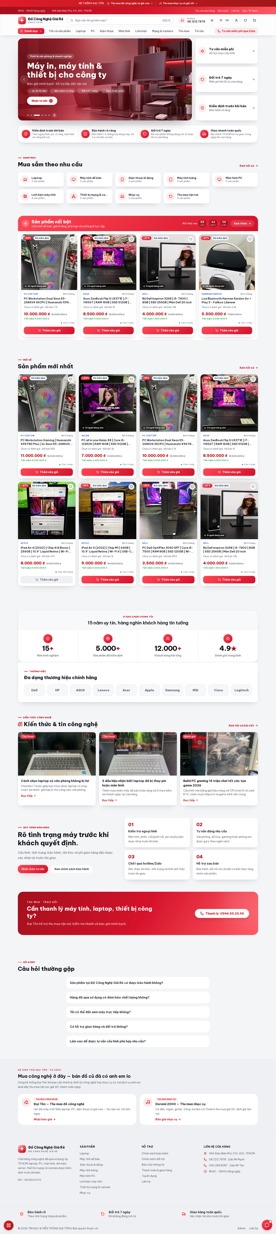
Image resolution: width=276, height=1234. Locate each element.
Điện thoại (106, 31)
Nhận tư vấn (40, 100)
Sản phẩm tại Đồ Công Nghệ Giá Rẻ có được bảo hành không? (116, 983)
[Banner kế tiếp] (186, 79)
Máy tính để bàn (90, 1159)
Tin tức (199, 31)
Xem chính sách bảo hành (71, 869)
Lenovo (103, 690)
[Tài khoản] (236, 20)
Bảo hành (223, 10)
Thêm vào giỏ (51, 330)
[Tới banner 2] (31, 115)
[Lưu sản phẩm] (72, 239)
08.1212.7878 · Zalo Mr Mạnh (226, 1159)
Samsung (172, 690)
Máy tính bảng (89, 1170)
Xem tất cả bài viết (241, 725)
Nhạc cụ (85, 1192)
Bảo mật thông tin (153, 1164)
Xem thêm (240, 223)
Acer (126, 690)
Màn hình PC (87, 1176)
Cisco (218, 690)
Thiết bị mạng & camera (95, 1187)
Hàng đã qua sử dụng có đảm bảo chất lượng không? (109, 997)
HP (57, 690)
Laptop (81, 31)
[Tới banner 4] (42, 115)
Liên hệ (235, 10)
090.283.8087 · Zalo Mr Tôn (226, 1165)
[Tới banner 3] (37, 115)
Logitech (242, 690)
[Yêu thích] (245, 20)
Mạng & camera (162, 31)
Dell (34, 690)
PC (93, 31)
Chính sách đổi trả (153, 1159)
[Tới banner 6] (49, 115)
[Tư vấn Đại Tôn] (267, 1225)
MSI (195, 690)
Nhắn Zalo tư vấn (33, 869)
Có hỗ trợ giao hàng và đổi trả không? (99, 1026)
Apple (149, 690)
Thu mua (183, 31)
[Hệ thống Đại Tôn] (9, 1225)
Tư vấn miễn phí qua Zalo (238, 31)
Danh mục (31, 31)
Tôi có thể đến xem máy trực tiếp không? (100, 1012)
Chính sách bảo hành (155, 1153)
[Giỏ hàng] (254, 20)
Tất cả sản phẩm (60, 31)
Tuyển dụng (149, 1176)
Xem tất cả (246, 165)
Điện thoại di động (91, 1164)
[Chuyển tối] (212, 20)
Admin (242, 1228)
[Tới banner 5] (46, 115)
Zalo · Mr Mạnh (250, 10)
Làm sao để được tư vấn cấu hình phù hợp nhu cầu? (108, 1041)
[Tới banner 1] (28, 115)
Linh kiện (141, 31)
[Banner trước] (24, 79)
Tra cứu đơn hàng (205, 10)
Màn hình (124, 31)
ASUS (80, 690)
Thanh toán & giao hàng (157, 1170)
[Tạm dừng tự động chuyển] (54, 115)
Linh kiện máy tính (91, 1181)
